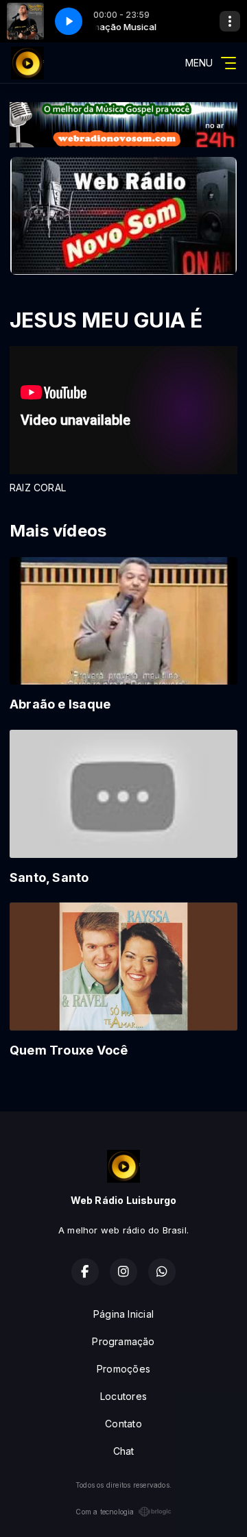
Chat (123, 1451)
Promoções (123, 1369)
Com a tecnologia (104, 1512)
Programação (123, 1341)
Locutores (123, 1396)
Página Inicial (123, 1314)
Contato (123, 1423)
